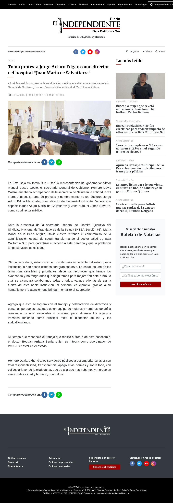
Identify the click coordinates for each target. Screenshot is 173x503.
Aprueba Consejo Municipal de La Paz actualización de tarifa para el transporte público (140, 168)
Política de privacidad (60, 462)
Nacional (83, 4)
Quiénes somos (17, 458)
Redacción (19, 95)
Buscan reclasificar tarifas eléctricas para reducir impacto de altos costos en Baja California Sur (140, 129)
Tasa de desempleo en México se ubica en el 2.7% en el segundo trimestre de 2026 (139, 148)
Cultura (72, 4)
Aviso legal (54, 458)
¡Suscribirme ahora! (140, 284)
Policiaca (48, 4)
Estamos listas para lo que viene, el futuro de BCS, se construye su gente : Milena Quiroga (139, 188)
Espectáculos (125, 4)
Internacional (97, 4)
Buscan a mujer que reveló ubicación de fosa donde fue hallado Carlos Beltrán (135, 109)
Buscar (161, 51)
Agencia (120, 141)
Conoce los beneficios (104, 467)
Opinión (111, 4)
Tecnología (141, 4)
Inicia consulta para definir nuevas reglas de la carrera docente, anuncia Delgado (135, 207)
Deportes (60, 4)
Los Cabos (35, 4)
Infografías (134, 51)
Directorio (13, 462)
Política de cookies (59, 466)
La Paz (23, 4)
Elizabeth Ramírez (124, 121)
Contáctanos (15, 466)
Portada (12, 4)
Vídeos (148, 51)
